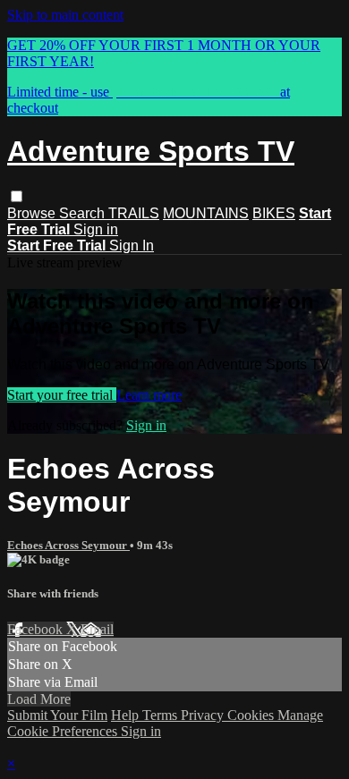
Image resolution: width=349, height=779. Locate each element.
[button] (16, 196)
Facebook (36, 629)
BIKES (273, 213)
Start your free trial (61, 394)
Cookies (252, 715)
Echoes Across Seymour (68, 545)
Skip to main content (65, 14)
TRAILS (133, 213)
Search (83, 213)
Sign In (131, 245)
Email (97, 629)
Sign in (95, 229)
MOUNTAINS (206, 213)
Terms (161, 715)
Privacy (204, 715)
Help (126, 715)
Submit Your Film (57, 715)
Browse (33, 213)
